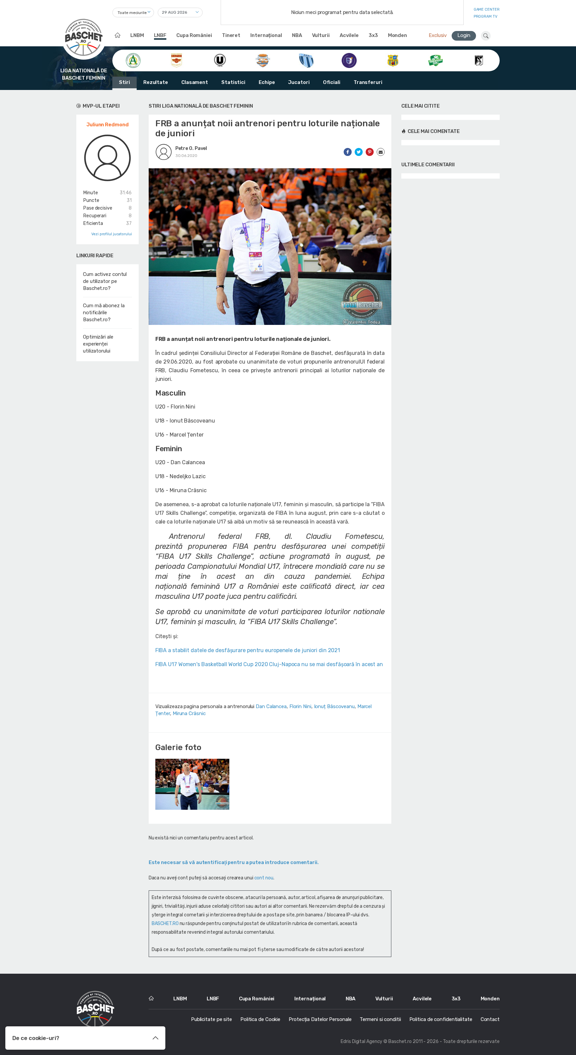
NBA (297, 35)
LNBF (160, 35)
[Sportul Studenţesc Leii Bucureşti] (478, 60)
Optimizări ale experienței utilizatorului (98, 344)
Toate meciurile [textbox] (132, 12)
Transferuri (368, 82)
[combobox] (133, 12)
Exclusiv (438, 35)
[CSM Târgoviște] (262, 60)
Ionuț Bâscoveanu (334, 706)
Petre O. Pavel (191, 148)
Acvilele (349, 35)
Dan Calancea (271, 706)
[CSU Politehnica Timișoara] (349, 60)
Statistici (233, 82)
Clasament (194, 82)
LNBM (137, 35)
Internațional (266, 35)
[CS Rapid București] (176, 60)
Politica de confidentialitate (440, 1019)
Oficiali (331, 82)
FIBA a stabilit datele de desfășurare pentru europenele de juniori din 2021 (247, 650)
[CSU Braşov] (306, 60)
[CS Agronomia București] (133, 60)
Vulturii (321, 35)
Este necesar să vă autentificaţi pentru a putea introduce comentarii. (234, 862)
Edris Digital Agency (361, 1041)
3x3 (373, 35)
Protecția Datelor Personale (320, 1019)
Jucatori (298, 82)
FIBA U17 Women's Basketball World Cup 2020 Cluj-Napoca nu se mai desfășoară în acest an (269, 664)
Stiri (124, 82)
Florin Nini (300, 706)
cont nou (263, 878)
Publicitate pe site (211, 1019)
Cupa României (194, 35)
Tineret (231, 35)
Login (463, 35)
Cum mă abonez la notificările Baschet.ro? (103, 313)
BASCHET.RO (165, 923)
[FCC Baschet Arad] (392, 60)
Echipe (267, 82)
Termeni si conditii (380, 1019)
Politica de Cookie (260, 1019)
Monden (397, 35)
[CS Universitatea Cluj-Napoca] (219, 60)
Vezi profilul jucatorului (111, 234)
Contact (490, 1019)
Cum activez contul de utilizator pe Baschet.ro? (105, 281)
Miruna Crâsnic (189, 713)
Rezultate (155, 82)
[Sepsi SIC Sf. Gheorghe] (435, 60)
